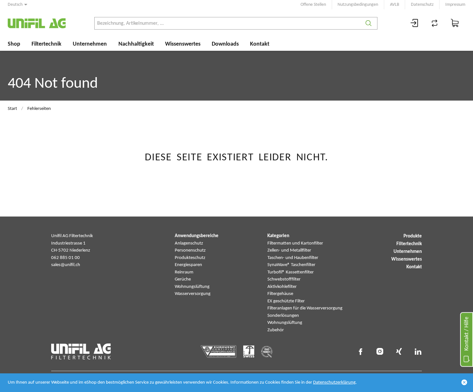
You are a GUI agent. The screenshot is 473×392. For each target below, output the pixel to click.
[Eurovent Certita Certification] (218, 351)
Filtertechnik (46, 44)
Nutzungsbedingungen (358, 4)
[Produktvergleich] (435, 23)
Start (12, 108)
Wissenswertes (182, 44)
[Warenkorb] (455, 23)
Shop (14, 44)
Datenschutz (422, 4)
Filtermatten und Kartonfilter (295, 243)
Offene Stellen (313, 4)
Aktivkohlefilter (282, 286)
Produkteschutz (190, 257)
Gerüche (183, 279)
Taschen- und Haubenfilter (292, 257)
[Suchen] (368, 23)
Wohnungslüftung (192, 286)
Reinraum (184, 272)
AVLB (394, 4)
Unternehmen (90, 44)
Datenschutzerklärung (334, 382)
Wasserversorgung (192, 293)
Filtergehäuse (280, 293)
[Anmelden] (414, 23)
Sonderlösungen (283, 315)
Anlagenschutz (189, 243)
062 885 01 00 (65, 257)
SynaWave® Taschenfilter (291, 265)
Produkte (412, 236)
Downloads (225, 44)
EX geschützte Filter (286, 301)
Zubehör (275, 330)
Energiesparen (188, 265)
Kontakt (259, 44)
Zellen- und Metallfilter (289, 250)
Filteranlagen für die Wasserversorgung (304, 308)
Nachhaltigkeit (136, 44)
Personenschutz (190, 250)
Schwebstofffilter (284, 279)
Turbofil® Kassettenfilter (290, 272)
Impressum (455, 4)
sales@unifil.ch (65, 265)
